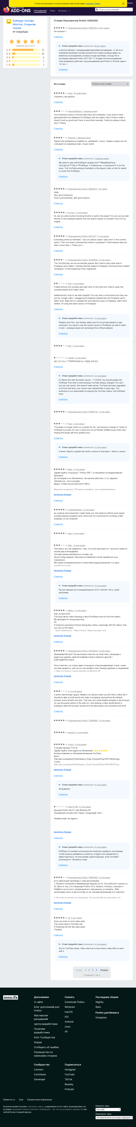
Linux (68, 1026)
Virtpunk (71, 138)
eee (70, 533)
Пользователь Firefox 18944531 (82, 189)
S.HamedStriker (75, 510)
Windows (70, 1007)
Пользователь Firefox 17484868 (82, 720)
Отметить (58, 37)
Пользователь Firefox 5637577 (82, 236)
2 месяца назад (90, 111)
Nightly (99, 1002)
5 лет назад (76, 918)
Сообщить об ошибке (46, 1047)
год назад (102, 189)
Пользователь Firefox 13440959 (82, 260)
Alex (70, 545)
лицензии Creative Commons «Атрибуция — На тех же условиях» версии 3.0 (47, 1109)
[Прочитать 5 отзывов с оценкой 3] (26, 57)
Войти (130, 3)
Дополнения (41, 997)
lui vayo (71, 212)
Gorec (71, 744)
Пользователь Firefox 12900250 (82, 28)
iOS (67, 1016)
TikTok (68, 1079)
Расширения (40, 10)
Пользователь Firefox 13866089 (82, 877)
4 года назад (104, 651)
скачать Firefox (93, 3)
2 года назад (82, 212)
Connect (38, 1069)
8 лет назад (103, 28)
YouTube (69, 1074)
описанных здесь (36, 1106)
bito (69, 346)
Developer (39, 1079)
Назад (78, 970)
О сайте (38, 1002)
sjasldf (70, 358)
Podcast (69, 1089)
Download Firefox (74, 1002)
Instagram (70, 1069)
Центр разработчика (45, 1024)
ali (69, 918)
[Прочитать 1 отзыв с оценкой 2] (26, 61)
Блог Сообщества (44, 1037)
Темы (52, 10)
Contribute (40, 1074)
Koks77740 (73, 807)
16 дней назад (80, 93)
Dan (69, 283)
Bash (70, 469)
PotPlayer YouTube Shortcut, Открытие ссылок (24, 24)
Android (69, 1021)
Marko (71, 610)
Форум (38, 1042)
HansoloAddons (75, 111)
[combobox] (114, 9)
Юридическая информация (39, 1099)
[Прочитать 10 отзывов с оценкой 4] (26, 53)
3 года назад (88, 510)
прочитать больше (62, 494)
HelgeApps (22, 31)
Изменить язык (102, 1106)
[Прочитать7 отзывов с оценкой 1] (26, 65)
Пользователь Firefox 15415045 (82, 651)
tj (68, 691)
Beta (98, 1007)
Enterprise (101, 1017)
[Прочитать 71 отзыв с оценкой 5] (26, 50)
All (66, 1031)
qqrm (70, 93)
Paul (70, 424)
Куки (21, 1099)
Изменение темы (103, 1114)
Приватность (9, 1099)
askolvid (71, 732)
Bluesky (69, 1084)
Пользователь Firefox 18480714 (82, 412)
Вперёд (104, 970)
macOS (69, 1011)
